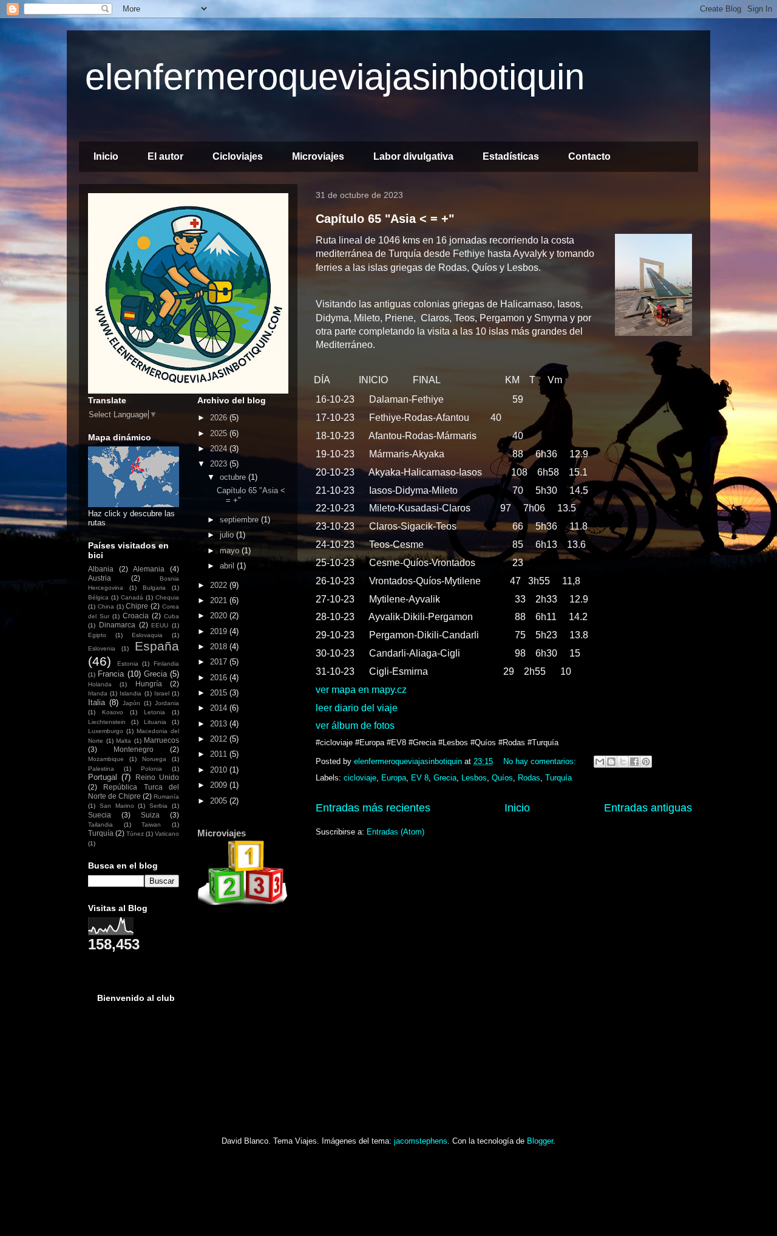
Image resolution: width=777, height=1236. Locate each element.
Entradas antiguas (648, 808)
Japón (131, 703)
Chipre (137, 606)
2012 (219, 738)
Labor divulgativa (413, 156)
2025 (219, 433)
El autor (165, 156)
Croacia (136, 616)
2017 (219, 661)
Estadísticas (511, 156)
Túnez (135, 833)
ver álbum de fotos (355, 725)
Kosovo (112, 712)
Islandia (130, 693)
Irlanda (97, 693)
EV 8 (420, 777)
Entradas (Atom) (395, 831)
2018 (219, 646)
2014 (219, 707)
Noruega (154, 759)
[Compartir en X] (623, 762)
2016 (219, 677)
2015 (219, 692)
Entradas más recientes (373, 808)
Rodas (529, 777)
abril (228, 565)
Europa (393, 777)
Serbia (158, 805)
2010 (219, 769)
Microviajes (318, 156)
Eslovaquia (147, 635)
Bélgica (98, 597)
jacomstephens (420, 1141)
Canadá (132, 597)
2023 (219, 463)
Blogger (540, 1141)
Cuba (171, 616)
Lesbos (474, 777)
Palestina (101, 768)
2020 (219, 615)
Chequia (167, 597)
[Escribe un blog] (611, 762)
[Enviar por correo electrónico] (600, 762)
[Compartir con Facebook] (634, 762)
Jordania (167, 703)
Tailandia (100, 824)
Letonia (154, 712)
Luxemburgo (105, 731)
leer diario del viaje (357, 708)
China (106, 606)
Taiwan (151, 824)
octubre (234, 477)
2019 (219, 631)
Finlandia (166, 663)
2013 (219, 723)
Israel (161, 693)
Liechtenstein (107, 722)
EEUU (159, 625)
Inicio (105, 156)
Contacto (589, 156)
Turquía (558, 777)
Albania (101, 569)
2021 (219, 600)
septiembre (240, 519)
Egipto (97, 635)
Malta (123, 740)
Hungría (148, 684)
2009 (219, 785)
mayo (231, 550)
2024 (219, 448)
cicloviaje (360, 777)
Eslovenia (101, 648)
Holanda (100, 684)
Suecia (99, 815)
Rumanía (166, 796)
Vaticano (167, 833)
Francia (111, 673)
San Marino (117, 805)
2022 (219, 585)
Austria (99, 578)
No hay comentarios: (541, 761)
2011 (219, 754)
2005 (219, 800)
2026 (219, 417)
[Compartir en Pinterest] (646, 762)
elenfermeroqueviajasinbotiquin (335, 76)
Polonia (151, 768)
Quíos (502, 777)
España (157, 646)
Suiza (150, 815)
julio (228, 534)
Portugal (102, 777)
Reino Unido (157, 777)
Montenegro (134, 749)
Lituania (155, 722)
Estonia (127, 663)
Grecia (444, 777)
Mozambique (106, 759)
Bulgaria (154, 587)
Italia (96, 702)
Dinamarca (117, 625)
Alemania (149, 569)
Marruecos (161, 740)
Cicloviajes (237, 156)
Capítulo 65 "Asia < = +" (385, 218)
